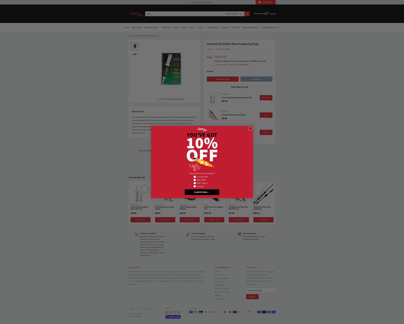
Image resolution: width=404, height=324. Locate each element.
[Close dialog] (250, 128)
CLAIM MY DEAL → (202, 192)
